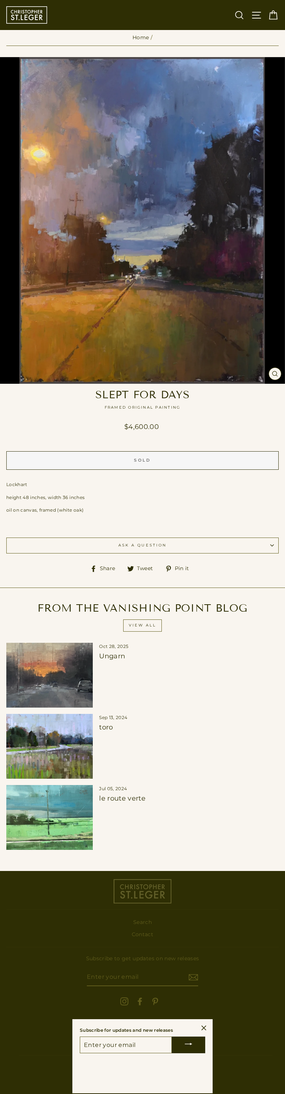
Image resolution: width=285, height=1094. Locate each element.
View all (142, 625)
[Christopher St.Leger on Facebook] (140, 1001)
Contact (142, 934)
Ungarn (112, 656)
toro (106, 727)
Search (142, 922)
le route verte (122, 798)
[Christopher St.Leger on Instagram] (124, 1001)
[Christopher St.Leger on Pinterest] (155, 1001)
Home (140, 37)
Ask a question (142, 545)
